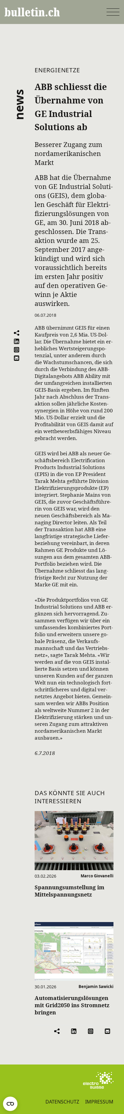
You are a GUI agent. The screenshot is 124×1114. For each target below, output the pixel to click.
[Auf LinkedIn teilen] (17, 341)
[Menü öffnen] (113, 12)
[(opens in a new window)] (98, 1080)
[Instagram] (17, 349)
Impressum (99, 1101)
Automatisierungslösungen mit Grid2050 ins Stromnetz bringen (72, 1005)
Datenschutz (62, 1101)
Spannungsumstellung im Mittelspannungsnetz (69, 891)
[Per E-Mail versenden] (17, 358)
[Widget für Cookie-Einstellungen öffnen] (10, 1104)
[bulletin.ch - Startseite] (32, 11)
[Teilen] (17, 333)
